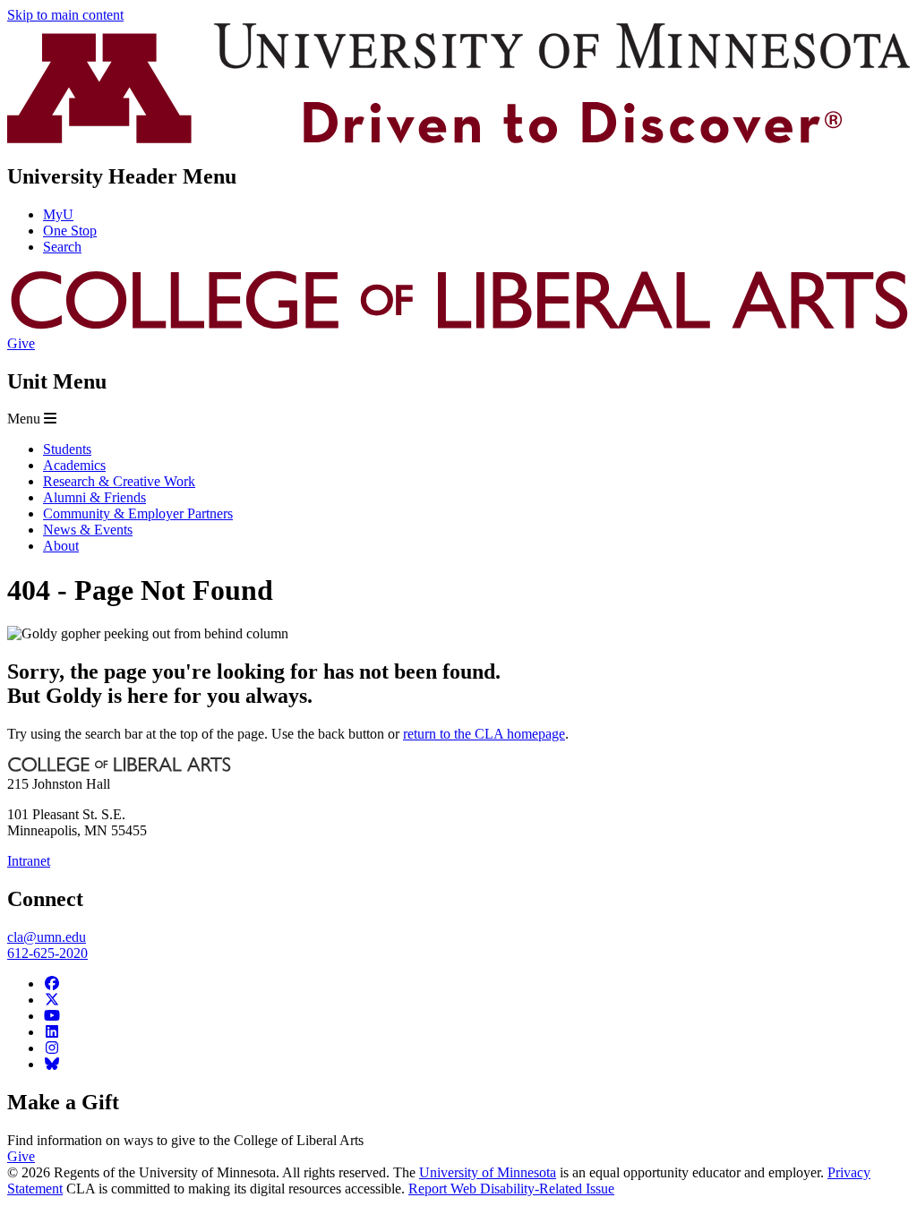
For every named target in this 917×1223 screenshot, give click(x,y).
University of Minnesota (487, 1172)
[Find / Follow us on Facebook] (52, 983)
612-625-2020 (47, 953)
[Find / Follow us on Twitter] (52, 999)
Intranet (28, 860)
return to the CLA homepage (484, 733)
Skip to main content (65, 14)
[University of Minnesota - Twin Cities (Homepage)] (458, 138)
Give (21, 343)
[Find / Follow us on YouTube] (52, 1015)
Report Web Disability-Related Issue (511, 1188)
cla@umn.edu (46, 937)
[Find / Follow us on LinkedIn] (52, 1031)
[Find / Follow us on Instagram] (52, 1048)
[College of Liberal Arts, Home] (458, 327)
